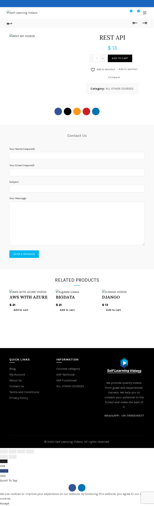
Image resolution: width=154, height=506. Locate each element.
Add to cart (120, 58)
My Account (17, 374)
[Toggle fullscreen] (21, 451)
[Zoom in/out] (30, 451)
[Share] (13, 451)
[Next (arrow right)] (13, 457)
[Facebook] (58, 111)
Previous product (135, 23)
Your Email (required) (21, 165)
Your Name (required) (22, 149)
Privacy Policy (18, 398)
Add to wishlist (128, 69)
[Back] (9, 23)
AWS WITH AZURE (28, 297)
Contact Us (16, 386)
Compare (114, 77)
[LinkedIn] (96, 111)
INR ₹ (4, 464)
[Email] (77, 111)
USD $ (4, 473)
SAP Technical (65, 374)
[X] (67, 111)
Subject (14, 182)
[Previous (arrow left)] (4, 457)
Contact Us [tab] (77, 135)
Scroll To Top (8, 480)
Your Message (17, 198)
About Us (15, 380)
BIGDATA (65, 297)
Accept (4, 503)
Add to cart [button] (21, 310)
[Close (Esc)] (4, 451)
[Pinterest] (86, 111)
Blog (12, 368)
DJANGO (111, 297)
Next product (144, 23)
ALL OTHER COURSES (120, 88)
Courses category (68, 368)
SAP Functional (66, 380)
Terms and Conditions (24, 392)
